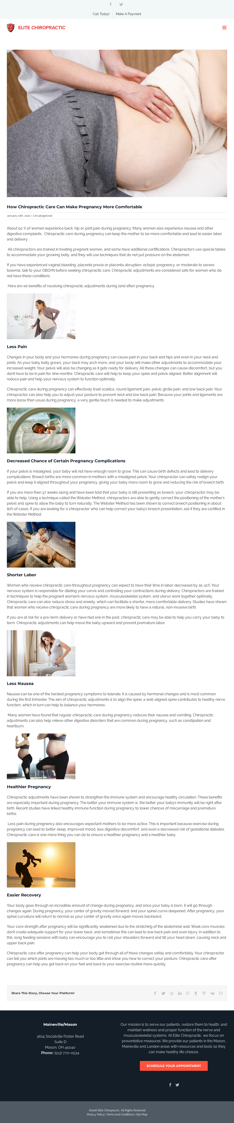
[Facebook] (170, 1085)
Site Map (141, 1114)
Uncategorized (42, 215)
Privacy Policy (96, 1114)
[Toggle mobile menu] (224, 27)
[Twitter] (177, 1085)
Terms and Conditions (120, 1114)
